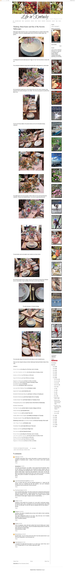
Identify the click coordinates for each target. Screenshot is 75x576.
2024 (54, 366)
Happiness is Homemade (18, 380)
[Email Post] (30, 448)
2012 (54, 424)
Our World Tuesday (17, 383)
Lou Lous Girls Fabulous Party (20, 388)
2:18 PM (22, 466)
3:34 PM (20, 523)
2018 (54, 377)
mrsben (16, 500)
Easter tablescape (20, 449)
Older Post (47, 561)
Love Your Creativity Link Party (20, 372)
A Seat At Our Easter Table (56, 398)
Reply (16, 462)
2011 (54, 426)
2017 (54, 415)
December (56, 379)
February (56, 411)
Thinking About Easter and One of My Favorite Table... (57, 402)
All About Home (16, 382)
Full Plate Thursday (17, 408)
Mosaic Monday (16, 369)
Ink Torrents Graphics (28, 420)
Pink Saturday (16, 431)
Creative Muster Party (18, 399)
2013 (54, 422)
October (56, 382)
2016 (54, 417)
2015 (54, 419)
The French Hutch (19, 490)
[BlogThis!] (33, 448)
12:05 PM (21, 511)
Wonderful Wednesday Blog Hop (20, 394)
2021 (54, 372)
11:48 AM (24, 534)
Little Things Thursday (18, 423)
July (55, 388)
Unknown (17, 456)
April (55, 393)
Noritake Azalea (27, 449)
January (56, 413)
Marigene (17, 511)
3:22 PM (32, 480)
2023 (54, 368)
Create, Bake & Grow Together (20, 415)
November (56, 381)
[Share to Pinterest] (35, 448)
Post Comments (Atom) (24, 563)
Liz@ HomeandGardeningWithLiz (22, 480)
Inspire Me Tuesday (17, 391)
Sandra (16, 523)
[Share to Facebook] (34, 448)
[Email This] (32, 448)
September (56, 384)
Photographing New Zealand (19, 402)
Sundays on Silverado (17, 375)
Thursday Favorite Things (19, 418)
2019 (54, 375)
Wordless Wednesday (18, 405)
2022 (54, 370)
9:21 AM (23, 542)
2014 (54, 421)
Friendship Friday (17, 425)
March (55, 395)
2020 (54, 373)
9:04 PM (25, 490)
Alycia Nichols (18, 542)
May (55, 392)
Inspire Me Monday (17, 378)
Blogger (43, 569)
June (55, 390)
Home (31, 561)
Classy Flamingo (17, 410)
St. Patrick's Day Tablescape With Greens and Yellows (57, 407)
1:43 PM (21, 456)
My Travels (14, 22)
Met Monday (16, 385)
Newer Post (15, 561)
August (55, 386)
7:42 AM (20, 500)
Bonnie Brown (18, 534)
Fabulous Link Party (17, 428)
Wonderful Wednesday (18, 396)
